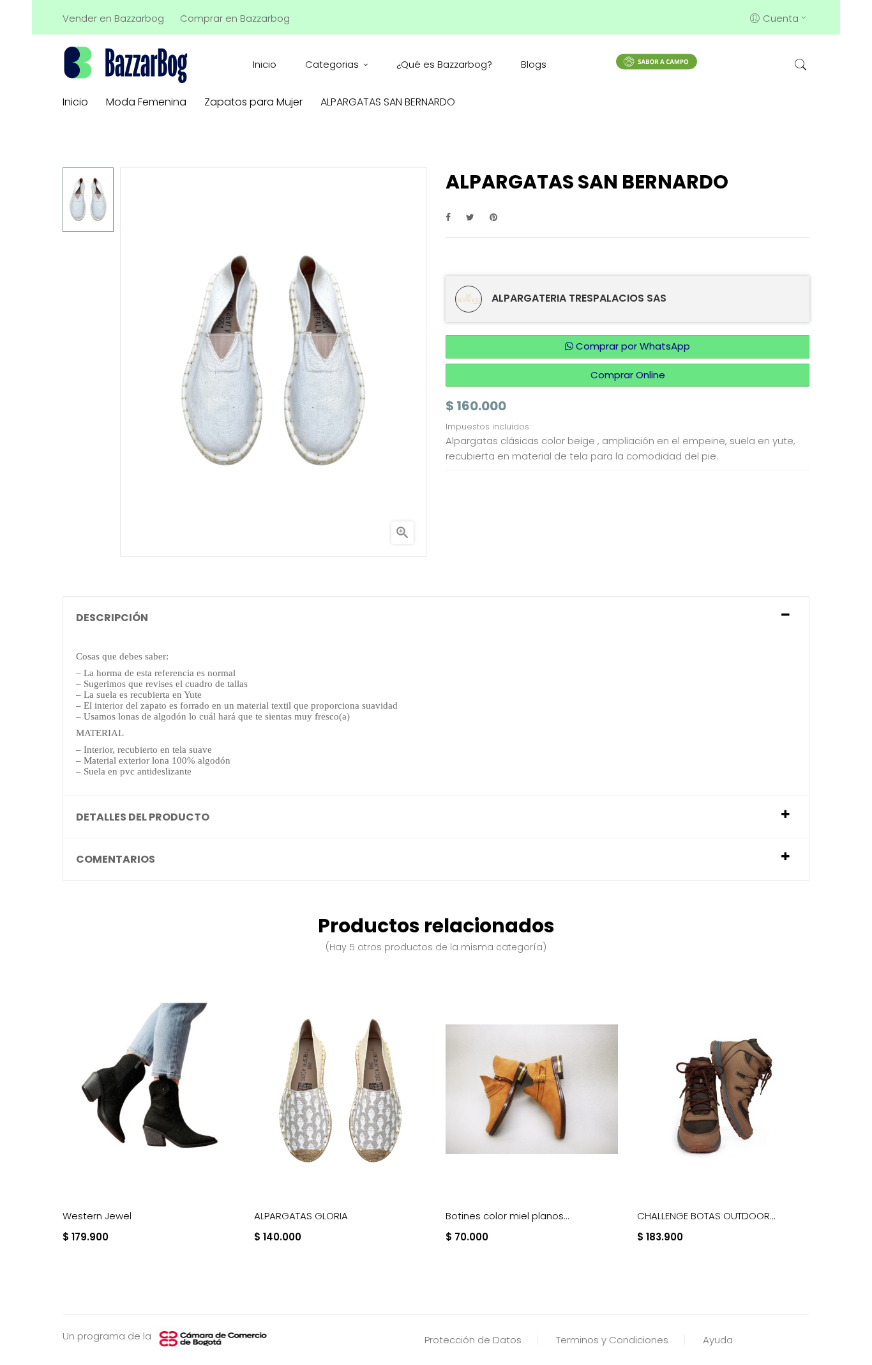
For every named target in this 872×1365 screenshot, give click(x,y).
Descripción (112, 617)
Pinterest (493, 217)
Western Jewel (97, 1215)
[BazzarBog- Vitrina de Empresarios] (128, 64)
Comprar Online (627, 375)
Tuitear (470, 217)
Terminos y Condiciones (612, 1339)
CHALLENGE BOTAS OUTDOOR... (706, 1215)
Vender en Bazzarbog (113, 18)
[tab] (436, 617)
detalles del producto (142, 817)
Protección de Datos (473, 1339)
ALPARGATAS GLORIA (301, 1215)
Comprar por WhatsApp (631, 346)
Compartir (448, 217)
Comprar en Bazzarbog (235, 18)
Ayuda (718, 1339)
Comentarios (115, 859)
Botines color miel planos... (507, 1215)
